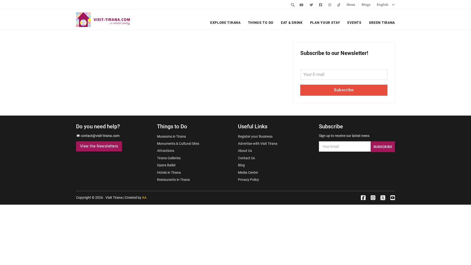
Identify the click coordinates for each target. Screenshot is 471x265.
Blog (241, 165)
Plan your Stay (325, 23)
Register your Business (255, 136)
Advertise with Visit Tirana (257, 144)
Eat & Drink (292, 23)
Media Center (248, 172)
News (351, 5)
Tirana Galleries (169, 158)
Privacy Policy (248, 180)
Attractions (165, 151)
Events (354, 23)
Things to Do (261, 23)
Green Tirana (382, 23)
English (382, 5)
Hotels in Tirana (169, 172)
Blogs (366, 5)
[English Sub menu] (393, 4)
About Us (245, 151)
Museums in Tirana (171, 136)
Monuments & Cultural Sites (178, 144)
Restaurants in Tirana (173, 180)
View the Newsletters (99, 146)
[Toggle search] (292, 4)
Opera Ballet (166, 165)
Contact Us (246, 158)
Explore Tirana (225, 23)
